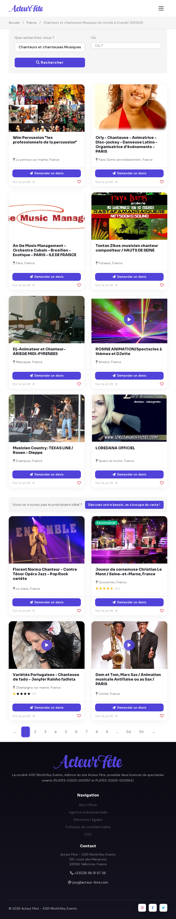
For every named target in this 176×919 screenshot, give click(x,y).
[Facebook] (153, 908)
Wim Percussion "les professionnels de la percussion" (45, 140)
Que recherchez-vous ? (34, 37)
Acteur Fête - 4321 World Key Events (49, 908)
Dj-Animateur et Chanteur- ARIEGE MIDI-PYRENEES (39, 351)
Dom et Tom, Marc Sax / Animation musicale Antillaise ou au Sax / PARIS (128, 679)
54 (128, 731)
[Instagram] (142, 908)
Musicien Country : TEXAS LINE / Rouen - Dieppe (43, 450)
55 (141, 731)
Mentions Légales (88, 819)
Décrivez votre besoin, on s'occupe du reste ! (124, 505)
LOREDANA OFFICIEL (115, 448)
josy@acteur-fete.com (90, 882)
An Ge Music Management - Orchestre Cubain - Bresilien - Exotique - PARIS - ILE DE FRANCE (44, 250)
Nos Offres (88, 804)
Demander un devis (48, 173)
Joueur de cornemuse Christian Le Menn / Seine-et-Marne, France (129, 571)
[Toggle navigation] (161, 8)
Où (93, 37)
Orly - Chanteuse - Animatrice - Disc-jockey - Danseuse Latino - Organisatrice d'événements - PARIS (126, 144)
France (32, 22)
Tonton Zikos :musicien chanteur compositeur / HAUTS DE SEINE (127, 248)
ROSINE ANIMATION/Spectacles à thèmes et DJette (129, 351)
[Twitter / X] (163, 908)
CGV (88, 834)
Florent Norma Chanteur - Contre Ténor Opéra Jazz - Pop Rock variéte (45, 574)
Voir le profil (21, 182)
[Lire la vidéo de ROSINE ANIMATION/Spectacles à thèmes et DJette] (129, 319)
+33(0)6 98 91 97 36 (90, 873)
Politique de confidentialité (88, 827)
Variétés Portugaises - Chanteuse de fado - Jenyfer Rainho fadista (46, 677)
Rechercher (52, 62)
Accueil (14, 22)
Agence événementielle (88, 812)
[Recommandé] (129, 539)
